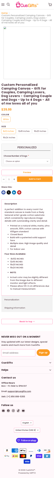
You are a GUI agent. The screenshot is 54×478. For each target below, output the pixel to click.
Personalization (11, 299)
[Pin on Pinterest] (19, 192)
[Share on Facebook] (3, 192)
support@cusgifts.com (19, 391)
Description (11, 203)
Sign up (43, 352)
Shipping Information (14, 307)
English (26, 422)
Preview (27, 172)
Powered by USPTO (27, 473)
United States (26, 430)
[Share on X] (9, 192)
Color (5, 114)
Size (3, 126)
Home (4, 13)
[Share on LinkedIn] (14, 192)
